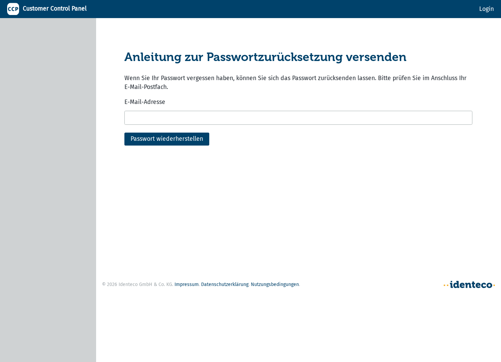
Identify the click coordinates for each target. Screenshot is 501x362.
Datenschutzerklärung (224, 284)
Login (486, 8)
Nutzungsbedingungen (275, 284)
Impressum (186, 284)
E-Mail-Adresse (144, 102)
